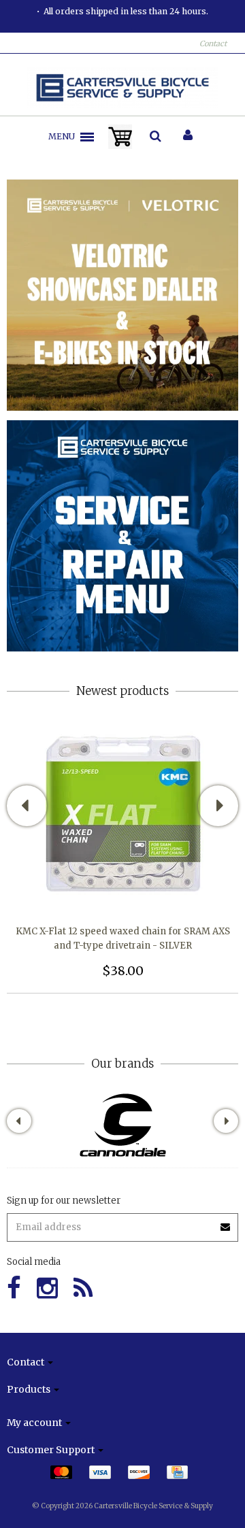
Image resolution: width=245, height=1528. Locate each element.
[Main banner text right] (122, 535)
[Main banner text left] (122, 295)
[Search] (155, 136)
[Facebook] (14, 1288)
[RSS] (83, 1288)
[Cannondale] (123, 1125)
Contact (213, 43)
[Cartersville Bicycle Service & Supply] (122, 87)
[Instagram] (47, 1288)
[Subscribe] (122, 1222)
